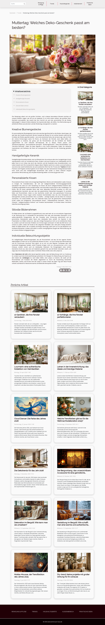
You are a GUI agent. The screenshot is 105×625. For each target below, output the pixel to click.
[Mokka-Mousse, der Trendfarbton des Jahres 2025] (31, 562)
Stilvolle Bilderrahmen (22, 106)
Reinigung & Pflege (41, 3)
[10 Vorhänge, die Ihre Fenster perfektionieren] (85, 120)
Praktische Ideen (90, 3)
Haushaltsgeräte (65, 4)
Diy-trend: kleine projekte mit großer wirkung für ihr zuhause (73, 575)
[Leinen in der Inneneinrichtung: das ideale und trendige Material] (85, 175)
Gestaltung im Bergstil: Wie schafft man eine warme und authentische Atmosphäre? (72, 524)
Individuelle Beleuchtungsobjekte (25, 109)
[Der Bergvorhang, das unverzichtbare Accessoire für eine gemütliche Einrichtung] (74, 458)
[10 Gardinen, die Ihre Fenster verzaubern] (85, 95)
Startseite (12, 13)
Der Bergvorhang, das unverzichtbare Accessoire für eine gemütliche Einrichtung (74, 472)
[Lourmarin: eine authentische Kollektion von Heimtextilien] (85, 147)
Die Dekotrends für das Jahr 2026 (29, 470)
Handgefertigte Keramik (23, 98)
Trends (52, 4)
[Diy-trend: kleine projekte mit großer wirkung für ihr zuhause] (74, 562)
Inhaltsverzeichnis (22, 91)
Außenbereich (78, 4)
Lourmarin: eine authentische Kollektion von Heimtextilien (85, 157)
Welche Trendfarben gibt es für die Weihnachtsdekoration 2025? (72, 419)
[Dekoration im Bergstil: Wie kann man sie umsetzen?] (31, 510)
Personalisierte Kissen (22, 102)
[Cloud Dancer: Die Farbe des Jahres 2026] (31, 406)
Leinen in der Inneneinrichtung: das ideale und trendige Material (85, 184)
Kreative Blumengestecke (23, 95)
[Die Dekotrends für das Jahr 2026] (31, 458)
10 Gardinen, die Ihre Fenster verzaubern (85, 103)
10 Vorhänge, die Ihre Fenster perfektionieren (85, 129)
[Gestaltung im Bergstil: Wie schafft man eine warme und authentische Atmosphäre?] (74, 510)
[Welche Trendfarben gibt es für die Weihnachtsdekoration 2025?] (74, 406)
